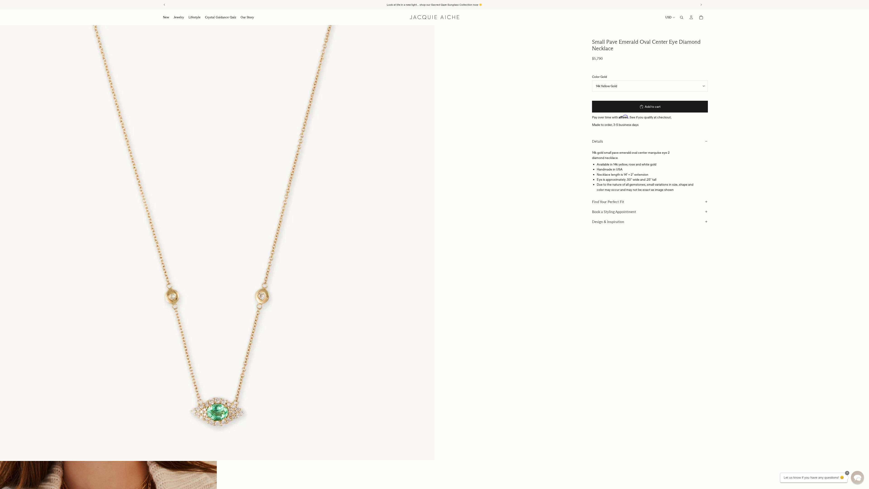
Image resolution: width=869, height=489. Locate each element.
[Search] (682, 17)
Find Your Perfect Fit (608, 202)
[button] (857, 477)
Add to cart (653, 107)
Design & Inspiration (608, 222)
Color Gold (599, 77)
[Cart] (701, 17)
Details (597, 141)
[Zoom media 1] (217, 242)
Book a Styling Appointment (614, 212)
